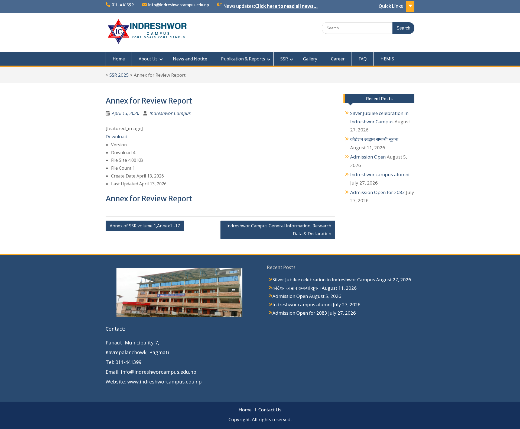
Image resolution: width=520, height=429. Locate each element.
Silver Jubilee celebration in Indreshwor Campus (323, 279)
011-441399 (123, 4)
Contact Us (269, 409)
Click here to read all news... (286, 6)
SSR (284, 59)
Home (119, 59)
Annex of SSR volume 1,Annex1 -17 (145, 226)
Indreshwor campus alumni (380, 174)
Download (117, 136)
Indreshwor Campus (170, 113)
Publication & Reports (243, 59)
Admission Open (368, 157)
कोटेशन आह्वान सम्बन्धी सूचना (374, 139)
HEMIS (387, 59)
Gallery (310, 59)
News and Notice (190, 59)
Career (338, 59)
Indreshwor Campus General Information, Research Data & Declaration (278, 230)
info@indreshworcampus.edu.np (178, 4)
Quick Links (391, 6)
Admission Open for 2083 (377, 192)
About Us (148, 59)
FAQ (363, 59)
